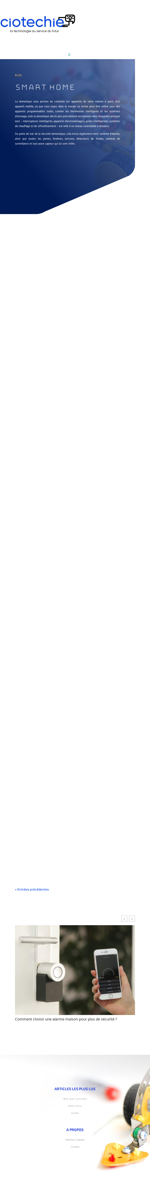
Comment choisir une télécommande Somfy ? (52, 858)
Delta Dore (75, 1106)
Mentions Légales (75, 1139)
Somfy (75, 1113)
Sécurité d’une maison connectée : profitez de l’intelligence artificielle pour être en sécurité (71, 524)
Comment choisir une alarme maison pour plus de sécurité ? (64, 302)
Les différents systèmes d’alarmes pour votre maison (58, 412)
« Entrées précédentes (32, 889)
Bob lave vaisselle (75, 1098)
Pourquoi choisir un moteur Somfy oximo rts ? (53, 748)
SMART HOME (40, 307)
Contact (75, 1146)
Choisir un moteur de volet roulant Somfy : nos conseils (60, 637)
